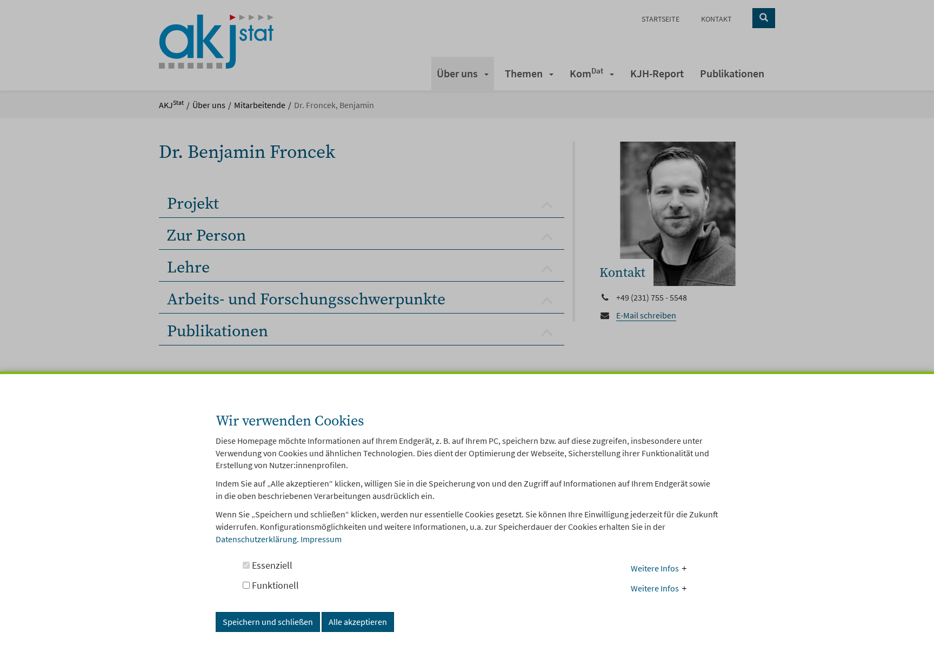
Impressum (321, 539)
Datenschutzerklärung (256, 539)
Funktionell (274, 585)
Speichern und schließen (268, 621)
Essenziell (271, 565)
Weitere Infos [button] (655, 568)
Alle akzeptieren (358, 621)
